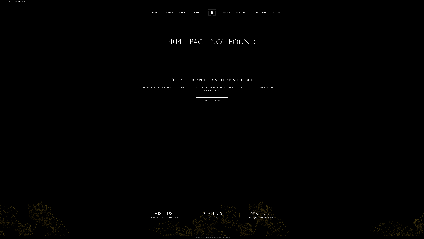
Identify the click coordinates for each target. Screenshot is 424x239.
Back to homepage (212, 100)
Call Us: (17, 2)
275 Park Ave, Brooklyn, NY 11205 (163, 217)
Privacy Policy (227, 237)
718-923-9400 (213, 217)
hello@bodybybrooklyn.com (261, 217)
